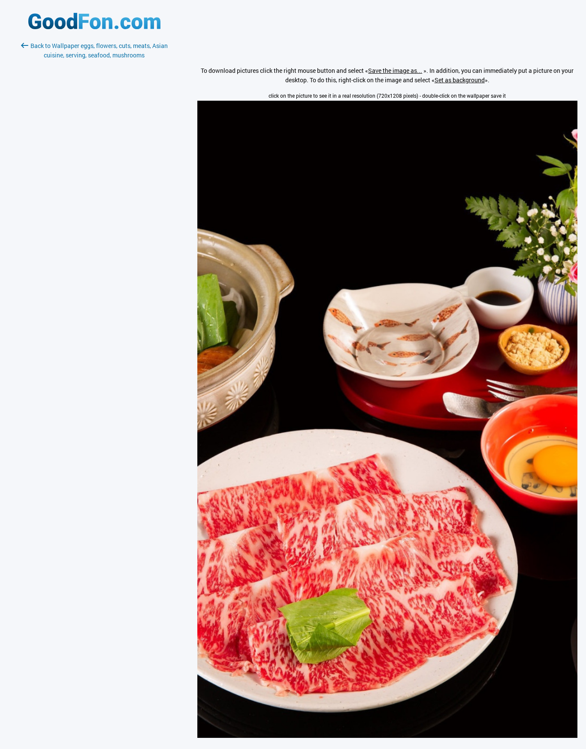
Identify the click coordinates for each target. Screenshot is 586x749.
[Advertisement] (94, 161)
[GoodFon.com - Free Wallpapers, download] (94, 27)
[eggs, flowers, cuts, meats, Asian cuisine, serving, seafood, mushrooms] (387, 735)
